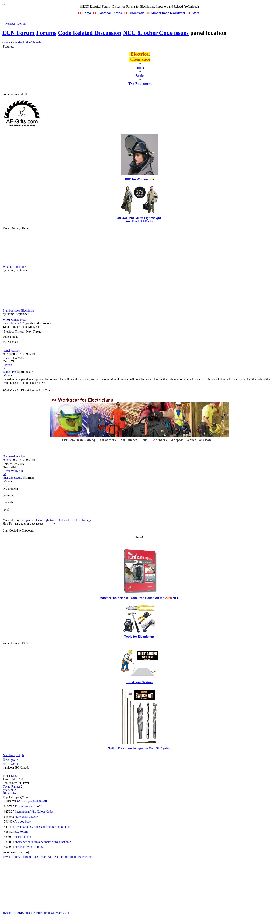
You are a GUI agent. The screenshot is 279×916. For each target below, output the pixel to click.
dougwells (27, 520)
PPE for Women (136, 179)
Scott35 (75, 520)
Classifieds (136, 13)
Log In (21, 23)
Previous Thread (14, 331)
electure (39, 520)
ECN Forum (18, 32)
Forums (46, 32)
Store (195, 13)
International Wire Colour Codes (34, 811)
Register (10, 23)
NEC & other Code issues (156, 32)
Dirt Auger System (139, 682)
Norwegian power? (26, 816)
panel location (11, 350)
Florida (7, 364)
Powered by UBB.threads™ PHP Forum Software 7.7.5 (35, 912)
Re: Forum (21, 831)
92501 (9, 459)
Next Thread (33, 331)
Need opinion (23, 836)
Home (86, 13)
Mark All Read (50, 856)
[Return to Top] (3, 4)
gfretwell (51, 520)
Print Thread (10, 336)
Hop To (7, 523)
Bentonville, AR (13, 470)
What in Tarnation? (14, 266)
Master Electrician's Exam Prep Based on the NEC (139, 598)
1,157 (14, 775)
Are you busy (22, 821)
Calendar (16, 42)
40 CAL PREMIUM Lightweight (139, 218)
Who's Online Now (14, 319)
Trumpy (86, 520)
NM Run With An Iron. (29, 846)
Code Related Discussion (89, 32)
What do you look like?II (32, 801)
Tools (140, 68)
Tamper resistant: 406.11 (29, 806)
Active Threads (32, 42)
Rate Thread (10, 341)
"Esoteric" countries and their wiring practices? (43, 841)
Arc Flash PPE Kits (139, 221)
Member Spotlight (13, 755)
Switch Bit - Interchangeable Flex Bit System (139, 748)
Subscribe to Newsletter (168, 13)
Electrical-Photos (109, 13)
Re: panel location (14, 456)
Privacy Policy (11, 856)
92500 (9, 353)
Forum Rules (30, 856)
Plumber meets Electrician (18, 310)
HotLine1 (63, 520)
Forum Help (68, 856)
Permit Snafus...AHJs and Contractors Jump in (42, 826)
